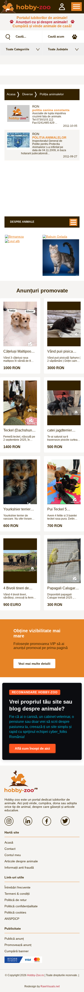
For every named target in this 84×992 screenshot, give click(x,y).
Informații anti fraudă (19, 867)
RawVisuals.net (50, 986)
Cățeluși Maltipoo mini (17, 351)
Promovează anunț (17, 945)
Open (76, 6)
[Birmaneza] (23, 236)
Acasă (8, 842)
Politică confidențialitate (21, 906)
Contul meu (12, 855)
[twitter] (70, 820)
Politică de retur (15, 900)
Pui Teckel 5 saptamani (57, 509)
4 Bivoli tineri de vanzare (16, 588)
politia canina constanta (50, 110)
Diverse (27, 94)
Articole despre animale (21, 861)
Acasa (11, 94)
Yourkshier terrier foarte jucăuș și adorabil (16, 509)
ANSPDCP (11, 918)
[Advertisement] (42, 70)
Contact (9, 848)
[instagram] (13, 820)
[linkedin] (32, 820)
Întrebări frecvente (17, 887)
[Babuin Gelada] (61, 236)
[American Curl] (61, 257)
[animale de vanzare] (21, 781)
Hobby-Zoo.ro (35, 975)
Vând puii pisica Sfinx (60, 351)
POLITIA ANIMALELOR (49, 137)
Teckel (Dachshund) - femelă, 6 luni (19, 430)
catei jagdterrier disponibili (59, 430)
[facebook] (51, 820)
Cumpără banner (16, 951)
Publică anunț (14, 938)
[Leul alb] (23, 241)
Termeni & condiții (17, 893)
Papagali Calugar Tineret (61, 588)
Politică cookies (15, 912)
